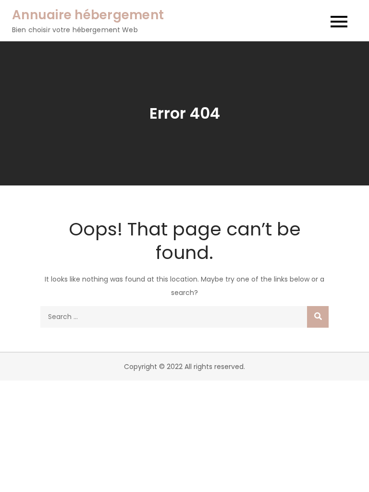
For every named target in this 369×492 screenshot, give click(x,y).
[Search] (318, 317)
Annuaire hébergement (88, 15)
